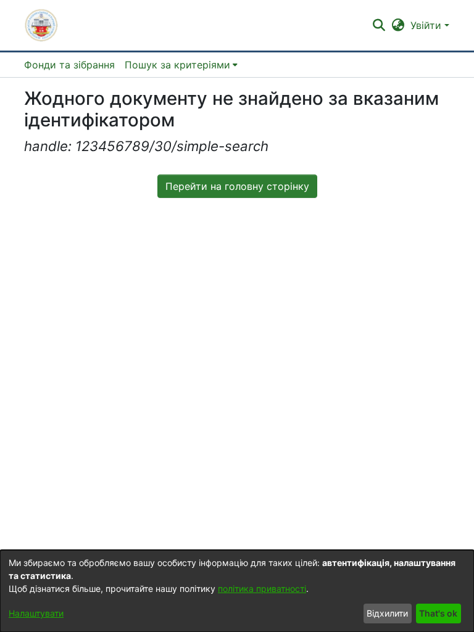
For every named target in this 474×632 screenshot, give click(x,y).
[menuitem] (181, 64)
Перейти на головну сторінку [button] (237, 186)
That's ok (438, 613)
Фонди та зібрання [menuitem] (69, 65)
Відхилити (387, 613)
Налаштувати (36, 613)
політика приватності (262, 588)
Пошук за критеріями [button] (177, 65)
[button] (41, 25)
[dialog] (237, 591)
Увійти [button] (427, 25)
